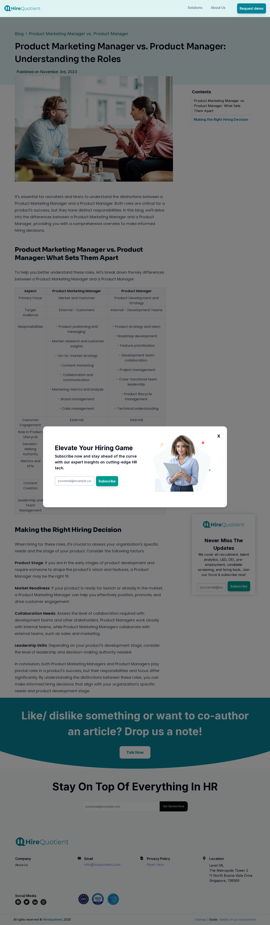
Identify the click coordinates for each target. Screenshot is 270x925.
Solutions (195, 7)
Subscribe (107, 481)
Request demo (251, 8)
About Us (218, 7)
